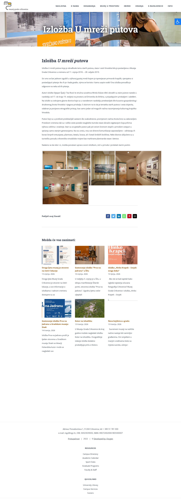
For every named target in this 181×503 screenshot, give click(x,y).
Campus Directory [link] (90, 454)
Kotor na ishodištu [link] (83, 321)
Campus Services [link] (90, 489)
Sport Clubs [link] (90, 462)
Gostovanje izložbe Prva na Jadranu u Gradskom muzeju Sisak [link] (55, 324)
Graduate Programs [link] (90, 466)
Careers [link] (90, 493)
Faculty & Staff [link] (90, 470)
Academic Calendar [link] (90, 458)
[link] (178, 21)
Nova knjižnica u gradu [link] (118, 321)
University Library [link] (90, 485)
